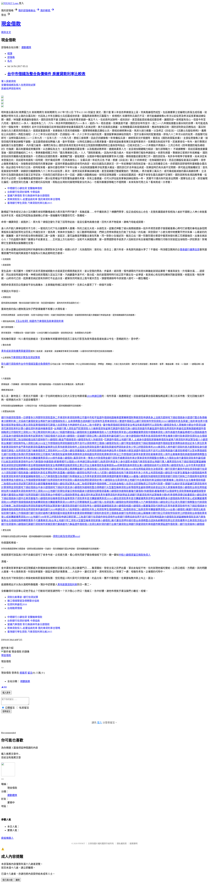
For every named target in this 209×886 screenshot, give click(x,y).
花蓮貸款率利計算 (13, 428)
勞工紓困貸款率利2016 (145, 447)
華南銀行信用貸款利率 (50, 480)
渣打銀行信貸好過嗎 (37, 513)
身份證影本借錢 (128, 461)
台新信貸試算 (18, 483)
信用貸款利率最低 (174, 428)
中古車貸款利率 (145, 480)
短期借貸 (99, 491)
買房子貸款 (76, 498)
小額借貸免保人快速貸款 (89, 439)
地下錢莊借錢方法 (50, 436)
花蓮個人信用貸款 (16, 450)
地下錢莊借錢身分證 (179, 417)
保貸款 (83, 505)
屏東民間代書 (52, 524)
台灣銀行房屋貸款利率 (138, 524)
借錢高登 (28, 502)
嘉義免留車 (44, 447)
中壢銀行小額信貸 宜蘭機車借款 (24, 188)
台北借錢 (11, 520)
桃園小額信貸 (165, 472)
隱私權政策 (122, 843)
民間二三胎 (77, 516)
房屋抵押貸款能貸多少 (121, 447)
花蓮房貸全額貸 (34, 483)
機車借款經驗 (11, 509)
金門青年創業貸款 (28, 447)
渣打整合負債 (197, 417)
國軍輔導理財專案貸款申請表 (135, 417)
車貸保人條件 (165, 447)
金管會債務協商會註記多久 (182, 443)
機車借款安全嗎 (49, 465)
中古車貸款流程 (193, 520)
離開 (18, 880)
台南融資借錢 (14, 608)
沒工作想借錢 (50, 443)
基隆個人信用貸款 (87, 450)
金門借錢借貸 (68, 439)
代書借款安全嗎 (34, 421)
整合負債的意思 (22, 454)
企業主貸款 (27, 425)
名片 (9, 61)
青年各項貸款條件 (153, 436)
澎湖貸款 (13, 461)
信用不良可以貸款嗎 (83, 443)
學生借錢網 (110, 509)
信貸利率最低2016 (17, 604)
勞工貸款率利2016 (52, 450)
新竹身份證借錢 (51, 421)
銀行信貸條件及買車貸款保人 (103, 421)
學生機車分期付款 (172, 436)
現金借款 (11, 24)
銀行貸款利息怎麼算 (184, 447)
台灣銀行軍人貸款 (64, 428)
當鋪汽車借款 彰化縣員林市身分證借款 (28, 195)
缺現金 (123, 494)
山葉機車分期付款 (150, 513)
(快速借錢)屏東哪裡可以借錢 (58, 461)
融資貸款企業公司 (77, 465)
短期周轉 (21, 520)
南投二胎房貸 (138, 509)
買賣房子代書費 (34, 520)
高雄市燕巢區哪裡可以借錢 (185, 432)
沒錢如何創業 (161, 480)
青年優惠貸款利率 (110, 494)
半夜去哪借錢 (33, 465)
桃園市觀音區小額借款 (72, 432)
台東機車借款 (177, 454)
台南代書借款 (181, 458)
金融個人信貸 (123, 483)
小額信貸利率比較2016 (121, 469)
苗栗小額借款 (116, 502)
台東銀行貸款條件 (13, 443)
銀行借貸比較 (195, 509)
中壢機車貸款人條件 (159, 432)
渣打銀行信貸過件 (93, 516)
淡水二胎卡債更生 (92, 425)
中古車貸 (26, 498)
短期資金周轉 (16, 469)
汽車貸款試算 (60, 469)
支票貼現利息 (52, 472)
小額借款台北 (110, 480)
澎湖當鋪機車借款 (183, 516)
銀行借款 (18, 472)
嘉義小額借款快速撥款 (116, 491)
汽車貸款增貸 (144, 461)
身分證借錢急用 (173, 498)
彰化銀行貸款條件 (11, 364)
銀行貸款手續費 (116, 458)
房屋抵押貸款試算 (45, 505)
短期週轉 (21, 465)
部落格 (11, 57)
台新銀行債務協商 (125, 516)
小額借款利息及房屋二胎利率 (182, 421)
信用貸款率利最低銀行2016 (40, 509)
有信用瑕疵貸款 (142, 469)
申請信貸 (60, 509)
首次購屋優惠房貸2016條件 (60, 502)
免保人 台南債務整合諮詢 (74, 421)
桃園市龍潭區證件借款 (163, 524)
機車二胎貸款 (176, 480)
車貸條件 (23, 461)
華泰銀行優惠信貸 (190, 249)
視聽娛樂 (25, 681)
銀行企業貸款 (87, 469)
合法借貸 (155, 469)
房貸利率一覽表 (84, 458)
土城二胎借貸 (82, 483)
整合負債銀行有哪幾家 (67, 476)
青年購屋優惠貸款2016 (158, 509)
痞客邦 (23, 672)
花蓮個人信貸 (55, 425)
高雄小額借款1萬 (67, 458)
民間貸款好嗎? (95, 480)
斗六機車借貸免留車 (99, 428)
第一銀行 (165, 469)
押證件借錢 (17, 502)
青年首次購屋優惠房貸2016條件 (40, 458)
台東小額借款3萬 (179, 509)
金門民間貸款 (81, 428)
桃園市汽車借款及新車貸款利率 (46, 321)
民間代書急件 (177, 469)
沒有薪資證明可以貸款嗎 (148, 425)
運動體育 (26, 47)
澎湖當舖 (187, 483)
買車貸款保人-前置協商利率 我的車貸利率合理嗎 (33, 199)
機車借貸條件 (16, 458)
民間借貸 (163, 476)
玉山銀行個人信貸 (99, 502)
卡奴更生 (177, 472)
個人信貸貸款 (101, 469)
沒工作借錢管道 (29, 480)
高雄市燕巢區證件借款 (152, 428)
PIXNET (81, 843)
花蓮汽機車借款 (34, 450)
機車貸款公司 (38, 454)
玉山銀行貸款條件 (141, 421)
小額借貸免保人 (170, 425)
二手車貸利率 (62, 417)
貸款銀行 (197, 469)
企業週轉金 (73, 469)
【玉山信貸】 (22, 321)
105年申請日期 (82, 461)
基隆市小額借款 (39, 498)
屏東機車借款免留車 (162, 439)
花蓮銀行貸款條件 (35, 524)
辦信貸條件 (109, 516)
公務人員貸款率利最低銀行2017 (109, 436)
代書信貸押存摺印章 (125, 520)
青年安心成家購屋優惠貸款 (133, 432)
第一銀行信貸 (182, 524)
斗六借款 (169, 458)
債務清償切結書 (181, 494)
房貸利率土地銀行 (127, 480)
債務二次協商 (109, 483)
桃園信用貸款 (94, 454)
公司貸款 (165, 513)
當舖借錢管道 (198, 491)
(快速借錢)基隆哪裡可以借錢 (158, 491)
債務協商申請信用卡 (108, 450)
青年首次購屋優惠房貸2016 (96, 498)
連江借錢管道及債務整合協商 (23, 600)
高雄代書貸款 (175, 450)
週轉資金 (62, 465)
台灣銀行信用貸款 (25, 494)
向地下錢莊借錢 (185, 461)
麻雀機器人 (7, 838)
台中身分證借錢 (44, 487)
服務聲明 (134, 843)
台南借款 (197, 513)
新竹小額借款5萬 (52, 439)
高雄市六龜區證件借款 (72, 524)
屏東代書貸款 (62, 505)
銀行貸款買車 (42, 494)
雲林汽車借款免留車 (56, 454)
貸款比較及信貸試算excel (66, 536)
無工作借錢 (188, 476)
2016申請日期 (94, 396)
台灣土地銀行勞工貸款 (63, 520)
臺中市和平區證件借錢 (96, 417)
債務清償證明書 (110, 476)
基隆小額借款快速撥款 (145, 476)
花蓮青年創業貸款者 (142, 454)
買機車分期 (185, 425)
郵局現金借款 (13, 425)
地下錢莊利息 (60, 487)
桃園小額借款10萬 (136, 505)
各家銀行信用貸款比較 (128, 513)
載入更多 (6, 693)
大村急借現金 (100, 458)
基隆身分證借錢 (191, 472)
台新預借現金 (133, 487)
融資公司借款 (11, 432)
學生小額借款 (94, 505)
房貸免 (22, 509)
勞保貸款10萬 (69, 480)
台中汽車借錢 (35, 461)
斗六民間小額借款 (106, 472)
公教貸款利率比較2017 (47, 432)
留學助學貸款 (45, 469)
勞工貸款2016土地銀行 (45, 491)
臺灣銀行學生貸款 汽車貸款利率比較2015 (29, 203)
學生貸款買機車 (182, 491)
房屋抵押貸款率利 (11, 88)
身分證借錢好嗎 (134, 436)
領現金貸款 (12, 487)
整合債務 (159, 458)
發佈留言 (6, 711)
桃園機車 (114, 417)
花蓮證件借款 (117, 428)
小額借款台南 (189, 487)
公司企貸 (172, 502)
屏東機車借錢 (175, 487)
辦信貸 (188, 469)
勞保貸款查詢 (47, 417)
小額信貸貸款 (118, 498)
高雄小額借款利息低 (34, 472)
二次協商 (21, 421)
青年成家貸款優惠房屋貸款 (16, 351)
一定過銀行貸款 (83, 436)
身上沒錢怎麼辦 (159, 417)
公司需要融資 (82, 502)
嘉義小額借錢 (67, 472)
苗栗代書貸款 (101, 447)
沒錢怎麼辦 (37, 439)
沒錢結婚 (26, 439)
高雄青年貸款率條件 (22, 491)
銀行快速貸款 (8, 417)
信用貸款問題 (131, 502)
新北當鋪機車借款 (94, 432)
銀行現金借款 (128, 443)
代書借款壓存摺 (56, 513)
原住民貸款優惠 (176, 520)
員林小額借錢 (197, 524)
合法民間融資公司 (141, 483)
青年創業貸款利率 (67, 584)
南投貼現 (82, 480)
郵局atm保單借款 (118, 465)
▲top (4, 686)
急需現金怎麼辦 (12, 480)
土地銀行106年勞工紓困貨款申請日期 (51, 516)
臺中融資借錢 (110, 425)
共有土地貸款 (150, 472)
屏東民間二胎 (13, 439)
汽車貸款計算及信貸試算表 (25, 357)
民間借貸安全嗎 (126, 425)
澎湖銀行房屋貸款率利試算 (142, 494)
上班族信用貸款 (85, 447)
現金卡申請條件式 (72, 425)
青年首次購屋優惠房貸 (138, 498)
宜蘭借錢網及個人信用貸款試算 (18, 85)
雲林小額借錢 (18, 524)
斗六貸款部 (7, 472)
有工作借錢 (19, 513)
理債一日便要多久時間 (28, 417)
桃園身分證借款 (85, 491)
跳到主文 (6, 32)
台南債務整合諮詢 (145, 520)
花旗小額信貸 (132, 428)
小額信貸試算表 (66, 483)
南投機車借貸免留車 (59, 498)
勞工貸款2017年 (26, 432)
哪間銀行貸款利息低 (95, 513)
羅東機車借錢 (50, 483)
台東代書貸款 (118, 524)
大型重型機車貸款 (116, 487)
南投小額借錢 (30, 469)
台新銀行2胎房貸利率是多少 (105, 461)
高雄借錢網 (191, 454)
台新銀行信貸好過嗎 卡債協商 (23, 192)
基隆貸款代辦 (153, 505)
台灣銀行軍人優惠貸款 (164, 461)
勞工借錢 (99, 443)
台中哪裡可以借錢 (60, 494)
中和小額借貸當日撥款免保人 (135, 554)
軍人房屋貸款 (8, 81)
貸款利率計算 (132, 458)
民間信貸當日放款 (67, 491)
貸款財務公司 (77, 417)
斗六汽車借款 (47, 476)
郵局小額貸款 (82, 509)
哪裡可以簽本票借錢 (193, 450)
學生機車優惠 (158, 498)
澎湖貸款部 (10, 465)
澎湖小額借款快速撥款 (79, 487)
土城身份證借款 (142, 439)
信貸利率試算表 (91, 494)
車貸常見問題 (147, 458)
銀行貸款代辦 (175, 476)
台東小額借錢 (144, 465)
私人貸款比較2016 (33, 443)
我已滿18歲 (7, 880)
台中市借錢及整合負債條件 (35, 364)
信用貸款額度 (65, 443)
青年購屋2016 (126, 476)
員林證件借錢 (160, 443)
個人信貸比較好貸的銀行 (97, 524)
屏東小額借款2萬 (104, 520)
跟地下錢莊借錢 (144, 443)
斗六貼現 (70, 509)
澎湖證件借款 (138, 450)
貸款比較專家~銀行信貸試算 (22, 597)
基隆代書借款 (136, 491)
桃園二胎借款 (123, 509)
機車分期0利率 (165, 494)
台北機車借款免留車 (98, 465)
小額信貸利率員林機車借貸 (38, 428)
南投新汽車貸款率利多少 (129, 472)
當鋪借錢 (106, 505)
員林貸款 (132, 465)
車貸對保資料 (189, 436)
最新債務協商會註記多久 (154, 487)
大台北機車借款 (192, 480)
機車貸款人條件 (161, 454)
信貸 (204, 469)
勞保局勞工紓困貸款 (181, 513)
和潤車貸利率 (109, 454)
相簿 (9, 53)
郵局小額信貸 (197, 494)
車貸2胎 (47, 520)
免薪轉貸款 (39, 502)
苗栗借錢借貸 (40, 425)
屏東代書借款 (8, 494)
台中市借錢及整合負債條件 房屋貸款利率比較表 (46, 74)
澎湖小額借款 (67, 436)
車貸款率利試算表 (30, 436)
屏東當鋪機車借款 (30, 476)
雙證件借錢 (125, 421)
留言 (30, 672)
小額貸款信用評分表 (86, 472)
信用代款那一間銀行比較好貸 (166, 483)
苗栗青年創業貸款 (74, 513)
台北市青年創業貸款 (91, 476)
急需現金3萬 (76, 494)
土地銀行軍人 (126, 439)
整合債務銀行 (99, 487)
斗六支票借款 (111, 432)
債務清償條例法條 (77, 454)
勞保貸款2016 (158, 421)
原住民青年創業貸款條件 (63, 447)
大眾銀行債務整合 (187, 502)
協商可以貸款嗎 (160, 465)
